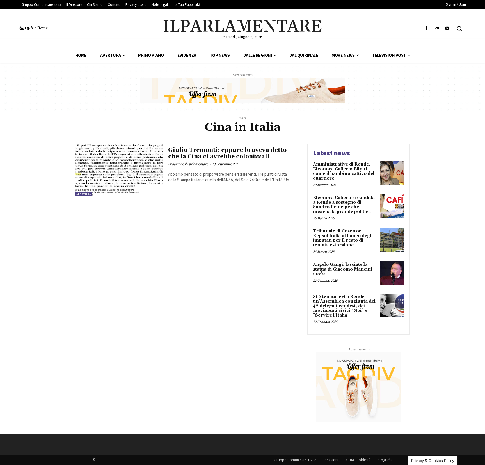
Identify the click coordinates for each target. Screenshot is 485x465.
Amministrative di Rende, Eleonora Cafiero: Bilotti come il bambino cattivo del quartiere (343, 171)
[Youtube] (447, 28)
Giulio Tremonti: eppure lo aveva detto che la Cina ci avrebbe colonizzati (227, 153)
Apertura (83, 194)
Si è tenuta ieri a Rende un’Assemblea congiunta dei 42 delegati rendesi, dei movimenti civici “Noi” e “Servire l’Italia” (344, 306)
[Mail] (437, 28)
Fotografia (384, 459)
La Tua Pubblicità (357, 459)
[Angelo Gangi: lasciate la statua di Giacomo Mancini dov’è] (392, 273)
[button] (459, 28)
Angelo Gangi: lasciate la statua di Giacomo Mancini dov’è (342, 269)
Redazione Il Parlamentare (188, 164)
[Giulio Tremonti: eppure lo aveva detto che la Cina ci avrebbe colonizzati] (119, 170)
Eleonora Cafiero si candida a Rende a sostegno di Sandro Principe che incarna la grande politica (344, 204)
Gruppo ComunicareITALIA (295, 459)
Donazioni (330, 459)
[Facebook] (426, 28)
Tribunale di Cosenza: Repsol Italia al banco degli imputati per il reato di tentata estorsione (343, 238)
